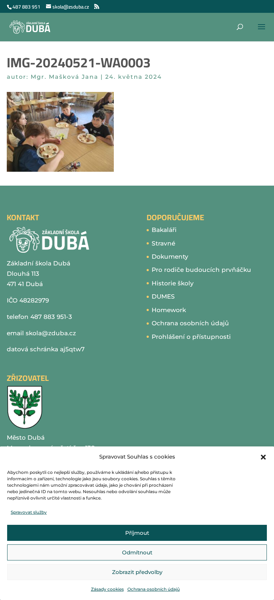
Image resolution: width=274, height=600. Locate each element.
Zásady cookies (107, 589)
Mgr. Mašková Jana (64, 76)
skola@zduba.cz (51, 333)
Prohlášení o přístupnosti (191, 336)
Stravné (163, 243)
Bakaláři (164, 229)
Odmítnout (137, 552)
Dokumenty (170, 256)
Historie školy (173, 283)
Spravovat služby (29, 512)
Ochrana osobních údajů (153, 589)
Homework (169, 310)
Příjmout (137, 532)
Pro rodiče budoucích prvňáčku (201, 269)
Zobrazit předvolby (137, 572)
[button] (263, 457)
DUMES (163, 296)
